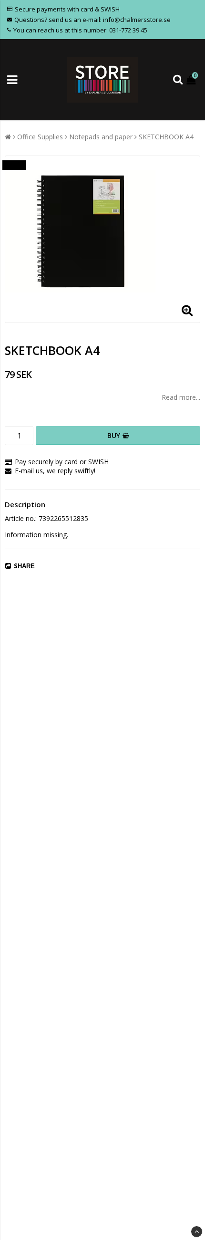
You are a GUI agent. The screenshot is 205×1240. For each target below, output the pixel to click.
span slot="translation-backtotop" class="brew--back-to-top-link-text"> (197, 1232)
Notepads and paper (101, 136)
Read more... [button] (181, 397)
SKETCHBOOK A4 (166, 136)
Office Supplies (40, 136)
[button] (192, 79)
